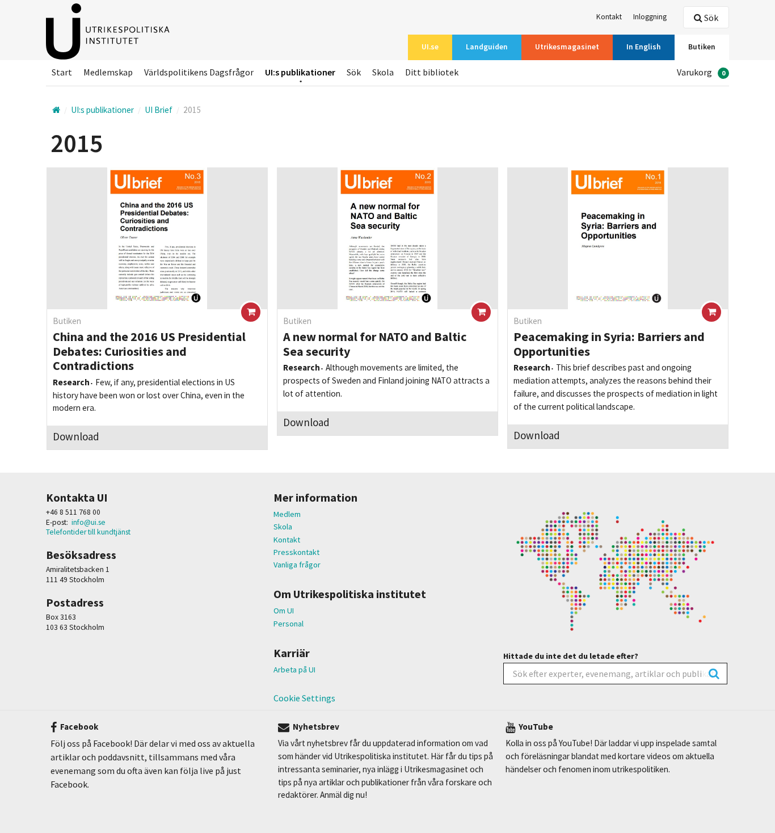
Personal (288, 624)
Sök (710, 17)
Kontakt (286, 540)
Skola (282, 526)
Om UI (283, 610)
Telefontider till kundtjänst (88, 532)
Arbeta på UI (294, 669)
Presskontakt (296, 552)
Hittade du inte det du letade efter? (570, 656)
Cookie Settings (304, 698)
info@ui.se (88, 522)
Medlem (287, 514)
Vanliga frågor (297, 564)
